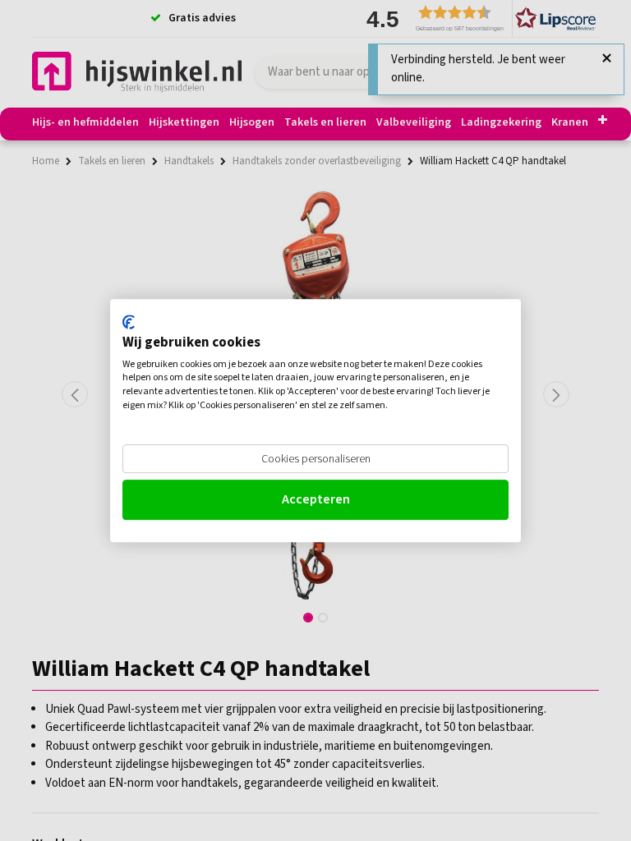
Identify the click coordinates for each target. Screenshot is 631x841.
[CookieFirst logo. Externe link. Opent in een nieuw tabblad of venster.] (128, 322)
